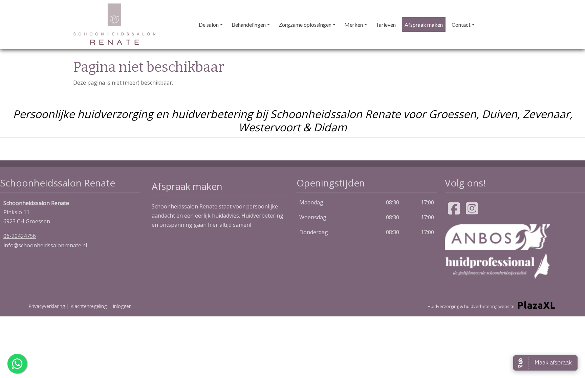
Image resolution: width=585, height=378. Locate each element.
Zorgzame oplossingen (305, 24)
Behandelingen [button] (249, 24)
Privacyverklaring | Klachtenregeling (67, 306)
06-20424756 (19, 236)
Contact (461, 24)
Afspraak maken (424, 24)
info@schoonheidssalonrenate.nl (45, 245)
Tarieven (386, 24)
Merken (353, 24)
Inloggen (122, 306)
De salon (209, 24)
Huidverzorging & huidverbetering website (471, 306)
